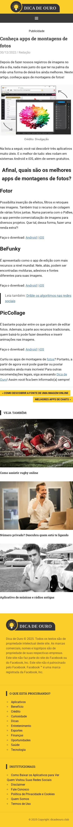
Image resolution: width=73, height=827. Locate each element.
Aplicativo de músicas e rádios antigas (27, 597)
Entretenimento (21, 726)
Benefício (17, 706)
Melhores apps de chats (52, 400)
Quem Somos (20, 799)
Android (31, 237)
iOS (41, 237)
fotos (50, 359)
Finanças (17, 735)
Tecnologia (18, 749)
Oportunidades (21, 740)
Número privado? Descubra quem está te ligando (34, 535)
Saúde (15, 745)
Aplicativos (18, 702)
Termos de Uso (21, 804)
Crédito (15, 711)
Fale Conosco (20, 789)
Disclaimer (18, 784)
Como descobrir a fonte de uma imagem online (36, 393)
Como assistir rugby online (19, 473)
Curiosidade (19, 716)
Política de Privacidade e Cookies (33, 794)
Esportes (16, 730)
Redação (24, 52)
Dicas (15, 721)
